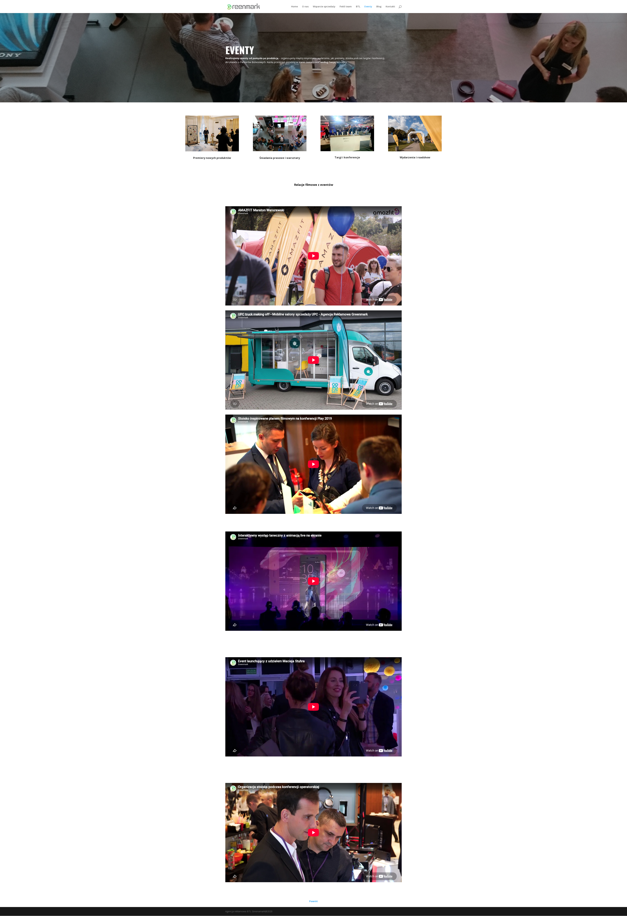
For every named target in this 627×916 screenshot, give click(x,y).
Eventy (368, 6)
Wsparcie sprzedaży (324, 6)
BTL (358, 6)
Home (294, 6)
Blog (378, 6)
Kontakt (390, 6)
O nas (305, 6)
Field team (346, 6)
